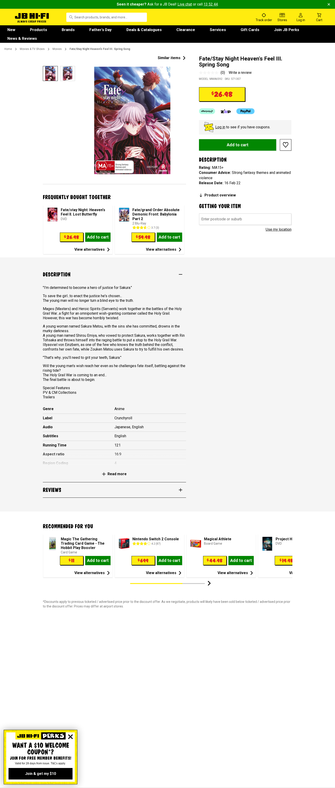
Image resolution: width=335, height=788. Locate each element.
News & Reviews (22, 38)
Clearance (185, 29)
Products (38, 29)
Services (218, 29)
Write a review (240, 72)
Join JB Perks (286, 29)
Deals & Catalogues (144, 29)
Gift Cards (250, 29)
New (11, 29)
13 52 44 (211, 4)
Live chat (185, 4)
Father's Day (100, 29)
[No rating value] (210, 72)
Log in (220, 127)
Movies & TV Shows (32, 49)
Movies (57, 49)
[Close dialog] (70, 736)
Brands (68, 29)
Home (8, 49)
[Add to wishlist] (285, 145)
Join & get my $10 (40, 773)
